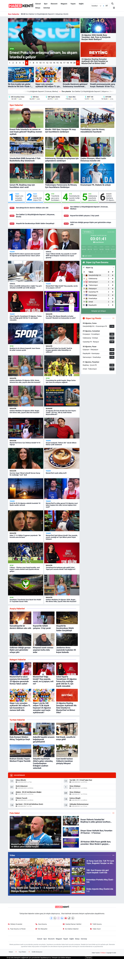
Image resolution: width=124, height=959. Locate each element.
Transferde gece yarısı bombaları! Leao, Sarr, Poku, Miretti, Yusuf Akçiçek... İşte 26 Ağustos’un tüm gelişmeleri (55, 198)
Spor (45, 4)
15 (57, 63)
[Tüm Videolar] (113, 855)
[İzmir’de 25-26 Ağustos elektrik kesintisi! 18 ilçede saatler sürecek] (25, 488)
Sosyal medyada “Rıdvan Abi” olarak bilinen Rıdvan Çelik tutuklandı (61, 443)
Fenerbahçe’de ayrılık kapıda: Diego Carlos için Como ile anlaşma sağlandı (61, 381)
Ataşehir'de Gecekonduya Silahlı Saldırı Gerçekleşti (42, 14)
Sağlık (81, 4)
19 (71, 63)
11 (44, 63)
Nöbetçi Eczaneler (16, 924)
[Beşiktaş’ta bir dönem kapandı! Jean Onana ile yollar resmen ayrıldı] (25, 333)
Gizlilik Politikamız (78, 958)
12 (47, 63)
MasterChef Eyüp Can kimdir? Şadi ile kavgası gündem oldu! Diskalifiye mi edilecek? (59, 350)
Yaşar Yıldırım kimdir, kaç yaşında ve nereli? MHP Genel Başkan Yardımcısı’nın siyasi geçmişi (61, 255)
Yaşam (73, 4)
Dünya (37, 8)
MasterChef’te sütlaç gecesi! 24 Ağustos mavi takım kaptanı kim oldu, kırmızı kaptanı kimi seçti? (62, 505)
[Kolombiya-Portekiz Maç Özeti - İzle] (78, 881)
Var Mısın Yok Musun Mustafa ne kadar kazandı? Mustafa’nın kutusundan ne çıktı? (61, 317)
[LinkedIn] (62, 918)
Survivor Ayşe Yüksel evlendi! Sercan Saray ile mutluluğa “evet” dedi (25, 474)
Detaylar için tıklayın (98, 311)
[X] (54, 918)
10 (40, 63)
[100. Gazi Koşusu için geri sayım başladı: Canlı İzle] (78, 871)
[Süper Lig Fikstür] (113, 318)
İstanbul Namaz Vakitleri (73, 924)
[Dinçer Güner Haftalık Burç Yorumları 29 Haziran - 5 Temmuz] (71, 832)
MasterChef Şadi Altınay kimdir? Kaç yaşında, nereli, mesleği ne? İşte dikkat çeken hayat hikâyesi (62, 537)
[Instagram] (58, 918)
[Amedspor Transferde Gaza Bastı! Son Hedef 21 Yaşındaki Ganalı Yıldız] (25, 585)
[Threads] (72, 918)
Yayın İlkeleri (22, 952)
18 (68, 63)
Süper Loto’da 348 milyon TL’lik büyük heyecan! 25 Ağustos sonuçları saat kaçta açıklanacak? (37, 198)
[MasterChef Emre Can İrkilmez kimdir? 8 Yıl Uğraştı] (25, 428)
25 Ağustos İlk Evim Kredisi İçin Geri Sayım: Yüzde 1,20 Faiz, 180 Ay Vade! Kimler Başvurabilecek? (61, 412)
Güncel (38, 4)
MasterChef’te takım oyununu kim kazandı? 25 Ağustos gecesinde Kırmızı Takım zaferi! (25, 255)
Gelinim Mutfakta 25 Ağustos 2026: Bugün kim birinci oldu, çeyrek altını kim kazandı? (24, 411)
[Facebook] (51, 918)
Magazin (64, 4)
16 (61, 63)
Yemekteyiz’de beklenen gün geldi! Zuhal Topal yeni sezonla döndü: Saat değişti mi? (60, 568)
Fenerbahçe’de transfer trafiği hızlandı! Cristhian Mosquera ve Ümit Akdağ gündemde (74, 198)
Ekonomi (54, 4)
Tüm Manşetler (42, 929)
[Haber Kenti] (21, 5)
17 (64, 63)
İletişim (11, 952)
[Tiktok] (69, 918)
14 (54, 63)
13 (51, 63)
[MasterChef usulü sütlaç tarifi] (61, 458)
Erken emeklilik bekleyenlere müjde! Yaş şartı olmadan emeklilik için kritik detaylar (26, 287)
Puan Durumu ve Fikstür (18, 929)
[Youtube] (65, 918)
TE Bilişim (103, 952)
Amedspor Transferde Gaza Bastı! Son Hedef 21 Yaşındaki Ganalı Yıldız (25, 600)
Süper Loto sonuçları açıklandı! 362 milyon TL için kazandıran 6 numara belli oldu (19, 198)
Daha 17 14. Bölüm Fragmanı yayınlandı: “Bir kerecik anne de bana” (25, 536)
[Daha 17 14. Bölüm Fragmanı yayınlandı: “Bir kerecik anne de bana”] (25, 520)
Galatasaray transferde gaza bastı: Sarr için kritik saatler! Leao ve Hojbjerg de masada (92, 198)
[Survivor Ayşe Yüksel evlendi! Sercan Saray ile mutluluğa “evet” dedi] (25, 458)
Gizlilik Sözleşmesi (36, 952)
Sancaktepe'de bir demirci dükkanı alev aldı (32, 208)
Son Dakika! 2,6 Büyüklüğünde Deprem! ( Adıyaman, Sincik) (40, 91)
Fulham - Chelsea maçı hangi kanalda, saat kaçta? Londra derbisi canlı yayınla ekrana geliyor (25, 569)
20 (74, 63)
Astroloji (46, 8)
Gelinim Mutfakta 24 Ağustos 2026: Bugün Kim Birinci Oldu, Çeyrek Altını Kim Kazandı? (61, 600)
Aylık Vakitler (88, 256)
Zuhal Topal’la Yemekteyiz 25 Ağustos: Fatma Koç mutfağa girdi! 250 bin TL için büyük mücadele (26, 318)
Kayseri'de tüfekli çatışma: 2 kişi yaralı (87, 91)
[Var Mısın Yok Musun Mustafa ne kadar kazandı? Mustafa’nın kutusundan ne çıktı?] (61, 301)
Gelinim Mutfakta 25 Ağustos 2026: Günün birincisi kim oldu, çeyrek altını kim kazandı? (110, 198)
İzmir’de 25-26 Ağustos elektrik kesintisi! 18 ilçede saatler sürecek (25, 504)
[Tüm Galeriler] (113, 813)
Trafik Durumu (97, 924)
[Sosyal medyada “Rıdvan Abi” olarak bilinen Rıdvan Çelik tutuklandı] (61, 428)
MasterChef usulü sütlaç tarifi (56, 473)
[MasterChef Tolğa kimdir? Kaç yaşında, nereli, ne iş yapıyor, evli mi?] (61, 271)
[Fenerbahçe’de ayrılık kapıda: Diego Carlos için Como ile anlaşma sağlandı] (61, 365)
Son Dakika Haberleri (72, 929)
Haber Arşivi (97, 929)
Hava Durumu (42, 924)
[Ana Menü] (113, 8)
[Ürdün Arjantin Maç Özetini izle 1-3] (78, 890)
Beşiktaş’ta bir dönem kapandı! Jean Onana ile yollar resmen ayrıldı (25, 349)
